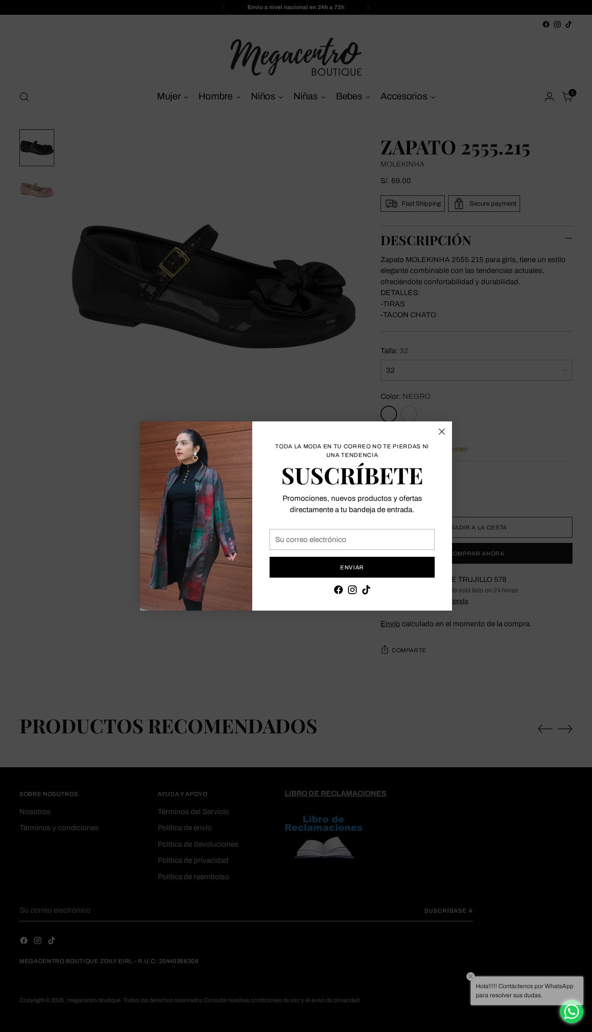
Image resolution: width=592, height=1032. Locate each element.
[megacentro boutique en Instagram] (352, 591)
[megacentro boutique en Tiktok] (366, 591)
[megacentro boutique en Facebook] (338, 591)
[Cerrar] (442, 431)
